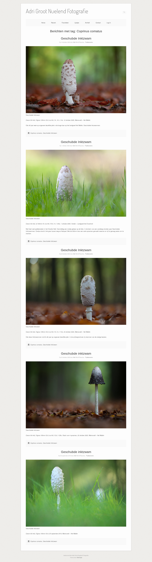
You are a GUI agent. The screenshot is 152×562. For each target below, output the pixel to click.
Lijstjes (77, 23)
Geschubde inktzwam (76, 353)
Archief (87, 23)
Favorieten (65, 23)
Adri (74, 42)
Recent (53, 23)
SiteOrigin (79, 557)
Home (43, 23)
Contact (98, 23)
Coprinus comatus (36, 133)
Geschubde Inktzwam (76, 38)
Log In (109, 23)
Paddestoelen (89, 42)
